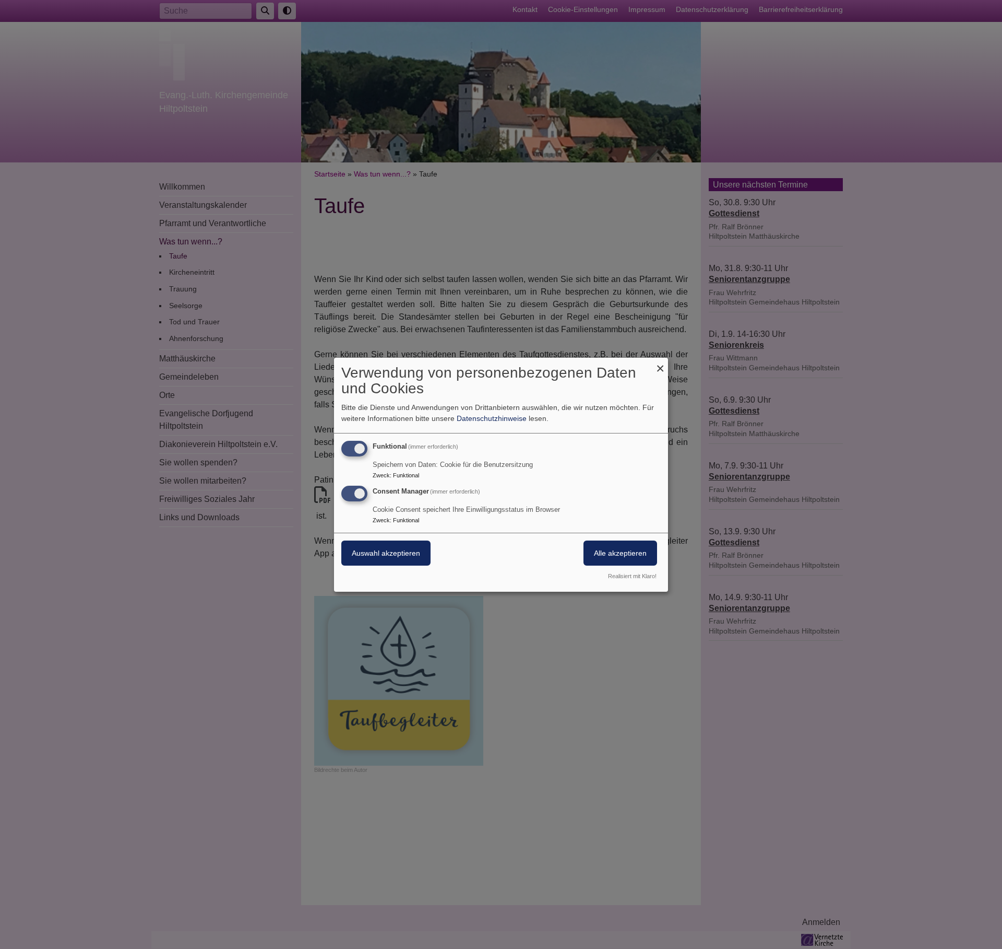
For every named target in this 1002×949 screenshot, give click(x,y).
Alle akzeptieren (620, 553)
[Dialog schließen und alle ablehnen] (660, 363)
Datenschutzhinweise (492, 418)
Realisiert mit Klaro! (632, 576)
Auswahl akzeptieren (386, 553)
